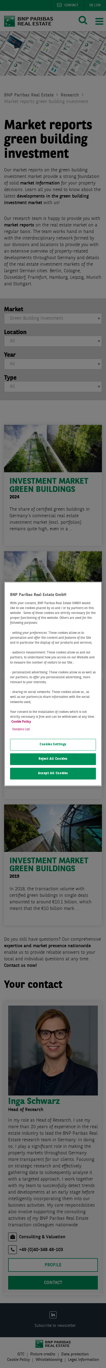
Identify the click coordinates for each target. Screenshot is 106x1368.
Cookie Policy (21, 722)
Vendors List (21, 729)
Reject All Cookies (53, 759)
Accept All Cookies (53, 773)
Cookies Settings (53, 744)
